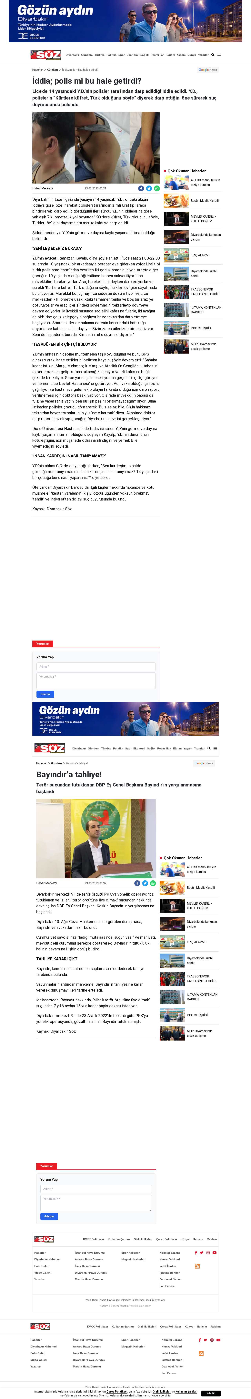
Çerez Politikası (166, 1239)
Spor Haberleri (130, 1252)
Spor (121, 54)
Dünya (191, 54)
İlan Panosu (168, 1286)
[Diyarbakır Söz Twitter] (201, 1252)
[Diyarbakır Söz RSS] (197, 1266)
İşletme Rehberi (170, 1272)
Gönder (45, 694)
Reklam (212, 1239)
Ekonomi (132, 54)
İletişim (198, 1239)
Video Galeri (42, 1272)
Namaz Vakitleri (170, 1259)
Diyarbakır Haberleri (47, 1259)
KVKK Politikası (93, 1239)
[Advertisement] (96, 547)
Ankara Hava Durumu (89, 1259)
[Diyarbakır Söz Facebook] (196, 1252)
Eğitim (170, 54)
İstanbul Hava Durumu (90, 1252)
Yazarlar (203, 54)
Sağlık (144, 54)
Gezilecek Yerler (170, 1279)
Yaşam (181, 54)
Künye (185, 1239)
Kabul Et (210, 1393)
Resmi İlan (158, 54)
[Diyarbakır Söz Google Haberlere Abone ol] (208, 70)
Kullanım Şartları (119, 1239)
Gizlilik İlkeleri (143, 1239)
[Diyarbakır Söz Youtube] (215, 1252)
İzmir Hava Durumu (87, 1266)
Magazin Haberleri (133, 1259)
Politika (111, 54)
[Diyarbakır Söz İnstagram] (208, 1252)
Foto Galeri (41, 1266)
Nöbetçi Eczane (170, 1252)
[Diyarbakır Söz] (45, 55)
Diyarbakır (72, 54)
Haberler (37, 69)
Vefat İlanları (168, 1266)
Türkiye (100, 54)
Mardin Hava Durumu (89, 1279)
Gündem (87, 54)
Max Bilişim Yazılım (140, 1305)
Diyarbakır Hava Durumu (91, 1272)
